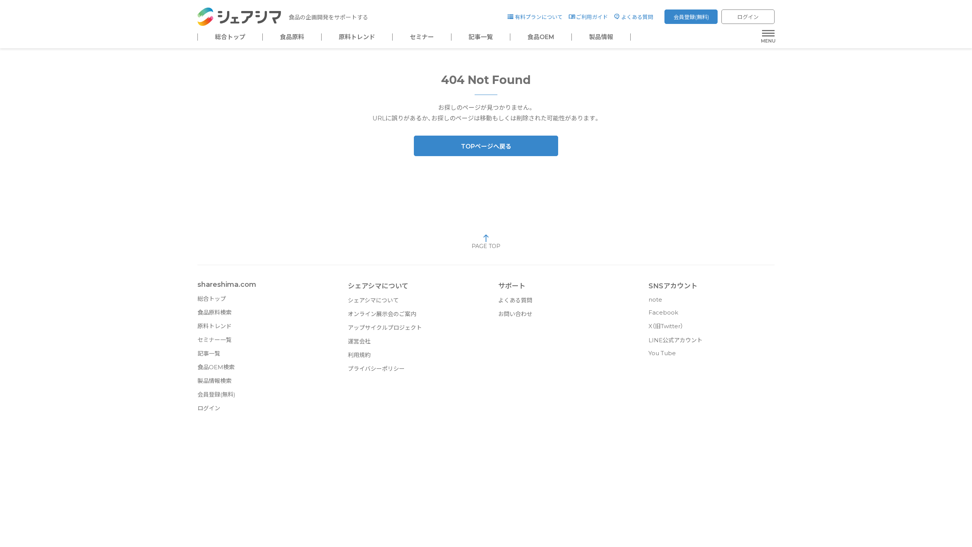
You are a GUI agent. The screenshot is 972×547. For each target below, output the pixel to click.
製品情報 (601, 37)
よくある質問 (637, 17)
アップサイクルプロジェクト (385, 327)
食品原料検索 (214, 312)
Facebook (663, 312)
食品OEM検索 (216, 367)
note (655, 299)
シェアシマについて (373, 300)
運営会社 (359, 341)
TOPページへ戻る (486, 146)
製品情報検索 (214, 380)
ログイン (748, 17)
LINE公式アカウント (675, 340)
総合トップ (230, 37)
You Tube (662, 353)
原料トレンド (357, 37)
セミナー (422, 37)
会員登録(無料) (691, 17)
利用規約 (359, 355)
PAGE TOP (486, 246)
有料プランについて (539, 17)
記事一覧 (481, 37)
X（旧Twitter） (666, 326)
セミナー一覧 (214, 339)
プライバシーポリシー (376, 368)
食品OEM (540, 37)
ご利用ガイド (592, 17)
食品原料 (292, 37)
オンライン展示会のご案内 (382, 314)
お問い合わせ (515, 314)
